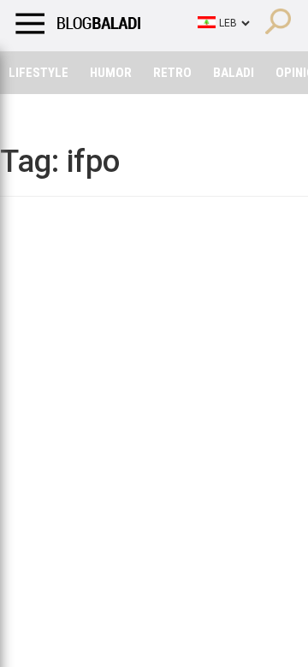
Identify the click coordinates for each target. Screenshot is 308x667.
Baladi (233, 72)
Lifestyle (38, 72)
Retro (172, 72)
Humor (111, 72)
